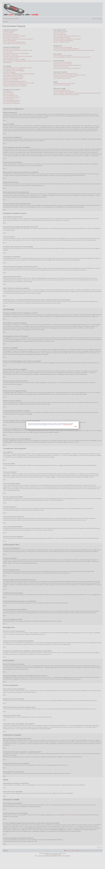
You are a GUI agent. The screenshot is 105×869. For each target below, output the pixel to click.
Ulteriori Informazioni (67, 424)
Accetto (75, 426)
